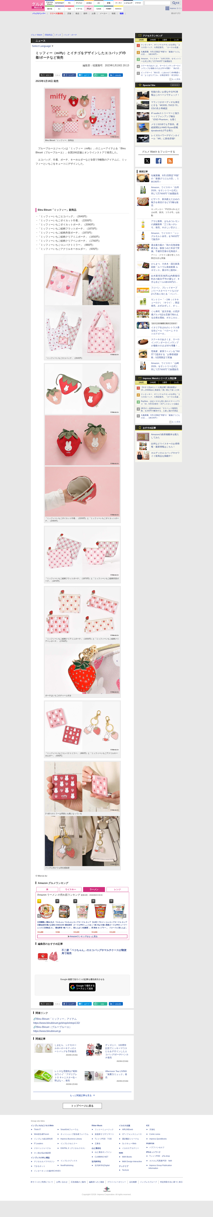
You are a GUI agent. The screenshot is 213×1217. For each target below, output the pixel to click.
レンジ (117, 889)
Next (124, 915)
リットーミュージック (104, 1129)
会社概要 (133, 1182)
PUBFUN (150, 1143)
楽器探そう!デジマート (104, 1134)
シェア (71, 75)
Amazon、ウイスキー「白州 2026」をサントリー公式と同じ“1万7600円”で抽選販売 (165, 190)
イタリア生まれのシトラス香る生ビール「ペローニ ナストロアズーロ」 (165, 330)
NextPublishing (67, 1165)
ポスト (48, 75)
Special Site (149, 85)
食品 (77, 13)
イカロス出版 (124, 1125)
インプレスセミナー (69, 1143)
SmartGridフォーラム (69, 1129)
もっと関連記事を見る (81, 1095)
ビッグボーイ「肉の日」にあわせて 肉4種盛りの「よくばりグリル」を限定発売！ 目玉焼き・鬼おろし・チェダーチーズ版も (161, 75)
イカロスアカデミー (130, 1148)
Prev (39, 915)
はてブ (86, 75)
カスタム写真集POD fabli (160, 1161)
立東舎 (97, 1143)
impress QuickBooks (158, 1139)
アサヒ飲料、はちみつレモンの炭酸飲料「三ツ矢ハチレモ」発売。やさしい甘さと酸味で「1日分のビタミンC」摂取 (165, 227)
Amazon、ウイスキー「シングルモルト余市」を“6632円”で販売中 (165, 236)
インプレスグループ (148, 1182)
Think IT (37, 1129)
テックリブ (123, 1166)
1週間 (164, 40)
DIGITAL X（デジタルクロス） (73, 1148)
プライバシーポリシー (116, 1182)
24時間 (153, 40)
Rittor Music (97, 1125)
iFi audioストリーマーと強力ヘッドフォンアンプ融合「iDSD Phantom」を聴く (165, 116)
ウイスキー (70, 889)
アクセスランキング (152, 35)
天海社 (152, 1129)
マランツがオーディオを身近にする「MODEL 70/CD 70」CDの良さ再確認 (165, 105)
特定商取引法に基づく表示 (171, 1182)
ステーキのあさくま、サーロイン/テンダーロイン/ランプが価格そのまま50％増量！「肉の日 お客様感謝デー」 (161, 68)
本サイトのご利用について (42, 1182)
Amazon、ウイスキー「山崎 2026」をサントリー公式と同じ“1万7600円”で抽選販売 (165, 366)
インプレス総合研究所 (43, 1139)
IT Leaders (38, 1143)
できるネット (39, 1166)
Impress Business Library (71, 1139)
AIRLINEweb (127, 1129)
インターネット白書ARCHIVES (47, 1171)
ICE (147, 1125)
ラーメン (94, 889)
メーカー (103, 13)
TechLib (125, 1170)
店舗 (69, 13)
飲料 (85, 13)
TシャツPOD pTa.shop (159, 1156)
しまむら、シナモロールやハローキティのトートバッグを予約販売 (65, 1048)
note (102, 75)
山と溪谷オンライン (103, 1152)
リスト (57, 75)
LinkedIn (118, 75)
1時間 (141, 40)
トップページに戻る (82, 1105)
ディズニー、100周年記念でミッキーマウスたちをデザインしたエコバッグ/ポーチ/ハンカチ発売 (116, 1051)
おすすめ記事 (149, 428)
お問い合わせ (62, 1182)
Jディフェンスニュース (132, 1134)
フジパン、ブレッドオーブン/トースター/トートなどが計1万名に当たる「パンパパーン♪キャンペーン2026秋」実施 (165, 293)
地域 (113, 13)
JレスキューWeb (129, 1143)
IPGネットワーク (153, 1152)
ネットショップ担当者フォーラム (75, 1134)
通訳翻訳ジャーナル (130, 1139)
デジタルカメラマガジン (44, 1161)
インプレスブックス (69, 1161)
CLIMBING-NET (101, 1157)
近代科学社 (96, 1161)
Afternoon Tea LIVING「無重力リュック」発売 (116, 1074)
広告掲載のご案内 (78, 1182)
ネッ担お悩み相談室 (42, 1153)
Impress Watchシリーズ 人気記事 (160, 378)
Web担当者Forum (41, 1134)
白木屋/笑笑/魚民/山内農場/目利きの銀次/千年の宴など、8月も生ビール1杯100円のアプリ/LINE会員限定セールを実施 (165, 281)
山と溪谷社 (96, 1148)
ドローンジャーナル (42, 1148)
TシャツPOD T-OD (103, 1139)
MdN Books (127, 1157)
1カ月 (176, 40)
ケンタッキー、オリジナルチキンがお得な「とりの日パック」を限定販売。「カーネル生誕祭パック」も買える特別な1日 (160, 47)
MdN (121, 1153)
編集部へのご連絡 (96, 1182)
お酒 (93, 13)
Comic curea (154, 1134)
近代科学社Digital (102, 1165)
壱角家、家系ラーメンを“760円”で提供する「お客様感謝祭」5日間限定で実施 (165, 354)
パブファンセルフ (156, 1147)
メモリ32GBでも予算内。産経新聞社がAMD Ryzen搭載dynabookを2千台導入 (165, 127)
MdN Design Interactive (132, 1161)
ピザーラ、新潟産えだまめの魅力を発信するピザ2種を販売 (165, 202)
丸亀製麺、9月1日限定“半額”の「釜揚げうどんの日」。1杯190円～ (165, 178)
